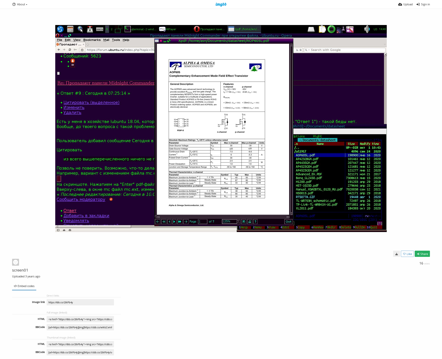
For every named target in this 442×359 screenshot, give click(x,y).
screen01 (20, 270)
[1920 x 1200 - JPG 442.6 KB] (396, 254)
